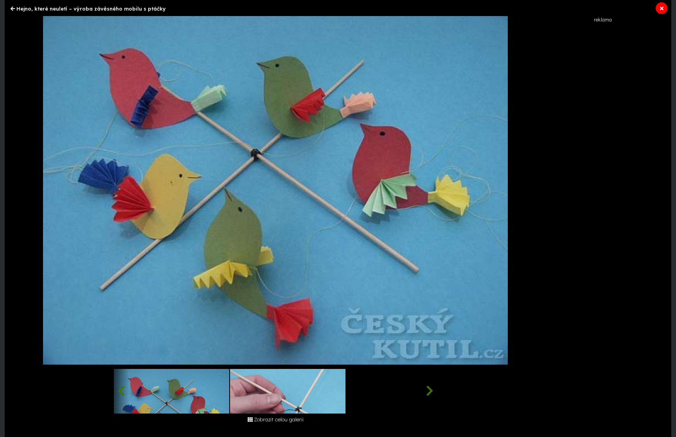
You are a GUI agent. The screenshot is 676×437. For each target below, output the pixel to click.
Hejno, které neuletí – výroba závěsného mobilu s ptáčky (91, 8)
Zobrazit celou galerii (279, 419)
